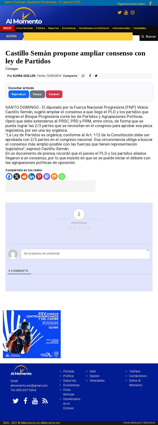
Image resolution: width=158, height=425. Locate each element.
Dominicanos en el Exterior (94, 28)
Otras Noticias (24, 28)
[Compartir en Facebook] (88, 76)
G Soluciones (148, 422)
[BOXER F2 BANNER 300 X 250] (32, 334)
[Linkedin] (31, 176)
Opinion (94, 376)
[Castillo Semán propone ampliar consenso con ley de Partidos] (11, 68)
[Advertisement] (50, 186)
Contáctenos (138, 376)
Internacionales (121, 28)
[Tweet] (94, 76)
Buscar (151, 36)
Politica (68, 376)
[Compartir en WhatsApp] (81, 76)
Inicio (7, 28)
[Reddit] (24, 176)
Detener (54, 94)
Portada (68, 371)
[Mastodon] (46, 176)
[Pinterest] (39, 176)
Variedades (140, 28)
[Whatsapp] (61, 176)
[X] (16, 176)
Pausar (37, 94)
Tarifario (134, 371)
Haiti (93, 371)
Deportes (53, 28)
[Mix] (54, 176)
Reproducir (19, 94)
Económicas (69, 28)
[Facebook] (9, 176)
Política (40, 28)
